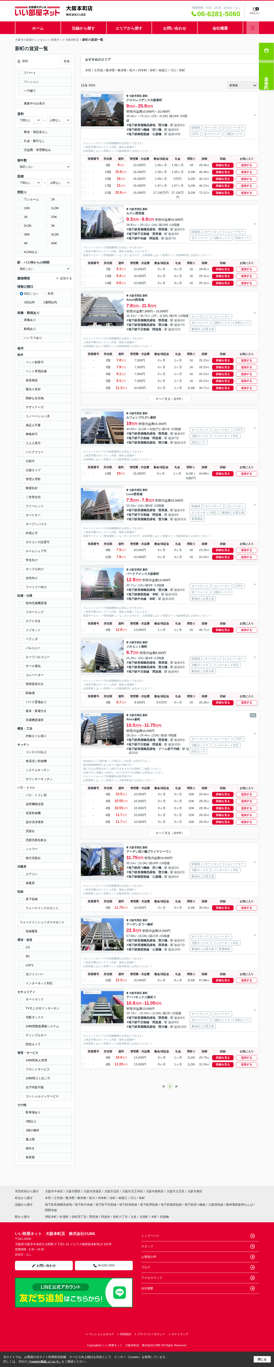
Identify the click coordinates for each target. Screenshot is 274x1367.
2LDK (27, 225)
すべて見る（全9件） (170, 399)
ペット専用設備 (36, 371)
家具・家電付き (36, 711)
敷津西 (110, 70)
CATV (29, 965)
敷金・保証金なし (36, 132)
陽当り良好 (33, 389)
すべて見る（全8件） (170, 833)
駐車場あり (33, 1112)
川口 (173, 70)
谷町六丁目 (120, 1216)
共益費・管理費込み (37, 150)
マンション (31, 81)
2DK (54, 217)
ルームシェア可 (36, 551)
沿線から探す (83, 28)
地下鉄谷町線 (128, 1204)
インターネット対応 (39, 983)
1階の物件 (32, 1130)
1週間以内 (50, 302)
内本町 (142, 70)
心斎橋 (156, 134)
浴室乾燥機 (33, 813)
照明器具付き (35, 684)
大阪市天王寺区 (132, 1191)
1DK (27, 208)
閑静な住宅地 (35, 398)
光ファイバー (35, 974)
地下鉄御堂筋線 (138, 134)
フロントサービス (38, 1069)
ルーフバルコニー (38, 657)
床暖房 (30, 883)
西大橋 (162, 125)
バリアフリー (35, 452)
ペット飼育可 (35, 362)
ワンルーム (31, 199)
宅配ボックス (35, 1017)
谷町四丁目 (78, 1216)
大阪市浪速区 (92, 1191)
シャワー (32, 849)
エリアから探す (129, 28)
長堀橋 (164, 1216)
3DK (27, 234)
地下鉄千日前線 (138, 233)
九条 (134, 1216)
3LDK (55, 234)
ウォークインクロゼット (42, 908)
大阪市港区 (194, 1191)
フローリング (35, 612)
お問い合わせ (174, 28)
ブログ (145, 1267)
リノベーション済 (38, 416)
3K (53, 225)
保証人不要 (33, 425)
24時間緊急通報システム (42, 1026)
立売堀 (98, 70)
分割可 (30, 461)
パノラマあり (33, 338)
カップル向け (35, 569)
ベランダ (32, 639)
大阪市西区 (135, 95)
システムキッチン (38, 770)
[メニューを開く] (253, 28)
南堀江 (163, 70)
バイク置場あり (36, 702)
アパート (30, 72)
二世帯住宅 (33, 497)
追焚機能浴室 (35, 804)
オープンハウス (36, 524)
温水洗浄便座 (35, 822)
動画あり (30, 329)
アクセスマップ (151, 1277)
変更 (67, 61)
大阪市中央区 (54, 1191)
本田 (88, 70)
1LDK (55, 208)
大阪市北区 (111, 1191)
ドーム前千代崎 (168, 749)
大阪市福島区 (155, 1191)
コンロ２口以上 (36, 752)
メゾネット (33, 630)
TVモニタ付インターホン (43, 1008)
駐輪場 (30, 693)
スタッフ (147, 1246)
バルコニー (33, 648)
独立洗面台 (33, 858)
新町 (145, 95)
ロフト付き (33, 621)
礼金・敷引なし (34, 141)
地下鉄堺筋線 (149, 1204)
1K (53, 199)
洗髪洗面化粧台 (36, 840)
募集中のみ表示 (34, 103)
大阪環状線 (216, 1204)
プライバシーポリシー (151, 1334)
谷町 (153, 70)
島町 (182, 70)
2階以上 (31, 1121)
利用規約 (125, 1334)
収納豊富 (32, 931)
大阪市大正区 (176, 1191)
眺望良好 (32, 488)
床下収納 (32, 899)
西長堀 (162, 229)
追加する (246, 165)
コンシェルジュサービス (42, 1096)
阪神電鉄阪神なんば (240, 1204)
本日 (51, 293)
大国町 (143, 1216)
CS (28, 947)
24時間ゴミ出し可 (38, 1078)
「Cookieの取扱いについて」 (44, 1361)
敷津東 (122, 70)
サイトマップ (179, 1334)
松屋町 (64, 1216)
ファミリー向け (36, 587)
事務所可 (32, 434)
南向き (30, 1148)
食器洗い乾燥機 (36, 761)
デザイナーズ (35, 407)
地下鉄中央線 (137, 238)
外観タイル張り (36, 736)
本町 (155, 594)
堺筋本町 (51, 1216)
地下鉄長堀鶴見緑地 (141, 125)
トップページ (150, 1235)
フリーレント (35, 506)
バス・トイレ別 (36, 795)
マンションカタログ (101, 1334)
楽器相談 (32, 380)
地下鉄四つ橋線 (138, 129)
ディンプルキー (36, 1035)
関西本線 (51, 1210)
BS (28, 956)
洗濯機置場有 (35, 720)
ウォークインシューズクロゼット (42, 922)
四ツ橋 (156, 129)
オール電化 (33, 666)
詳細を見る (223, 165)
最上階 (30, 1139)
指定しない (31, 293)
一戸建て (30, 90)
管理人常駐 (33, 479)
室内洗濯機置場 (36, 603)
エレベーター (35, 675)
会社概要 (220, 28)
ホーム (38, 28)
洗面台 (30, 831)
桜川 (132, 70)
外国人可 (32, 533)
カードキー (33, 515)
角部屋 (30, 1157)
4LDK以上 (30, 252)
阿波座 (153, 238)
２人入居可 (33, 443)
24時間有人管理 (36, 1060)
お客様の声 (148, 1256)
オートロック (35, 999)
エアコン (32, 874)
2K (26, 217)
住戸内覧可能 (35, 1087)
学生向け (32, 560)
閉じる (262, 1359)
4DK (54, 243)
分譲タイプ (33, 470)
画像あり (30, 320)
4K (26, 243)
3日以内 (29, 302)
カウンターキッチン (39, 779)
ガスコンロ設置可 (38, 542)
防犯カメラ (33, 1044)
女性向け (32, 578)
